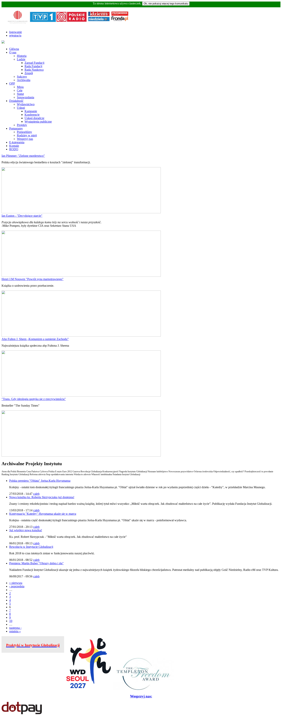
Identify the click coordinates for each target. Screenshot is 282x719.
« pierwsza (15, 582)
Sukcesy (22, 76)
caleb (36, 493)
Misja (20, 87)
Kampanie (31, 111)
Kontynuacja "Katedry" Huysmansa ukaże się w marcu (42, 513)
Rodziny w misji (27, 135)
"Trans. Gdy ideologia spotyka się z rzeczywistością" (34, 399)
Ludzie (21, 59)
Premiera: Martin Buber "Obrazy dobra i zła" (36, 563)
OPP (12, 83)
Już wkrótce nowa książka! (25, 530)
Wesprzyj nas (25, 138)
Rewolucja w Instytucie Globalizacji (31, 546)
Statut (20, 93)
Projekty (22, 125)
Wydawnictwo (26, 104)
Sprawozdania (25, 97)
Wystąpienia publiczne (38, 121)
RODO (13, 149)
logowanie (15, 32)
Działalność (16, 100)
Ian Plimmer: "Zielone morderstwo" (23, 155)
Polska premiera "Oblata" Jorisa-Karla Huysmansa (39, 480)
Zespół (29, 73)
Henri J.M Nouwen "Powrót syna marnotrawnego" (32, 279)
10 (10, 621)
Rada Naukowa (34, 69)
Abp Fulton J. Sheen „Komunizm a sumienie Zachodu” (35, 339)
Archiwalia (23, 80)
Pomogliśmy (24, 132)
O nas (12, 52)
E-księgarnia (16, 142)
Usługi (21, 107)
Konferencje (32, 114)
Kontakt (14, 145)
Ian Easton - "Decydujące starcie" (22, 215)
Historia (21, 55)
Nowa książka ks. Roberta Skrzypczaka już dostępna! (41, 497)
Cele (19, 90)
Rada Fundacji (33, 66)
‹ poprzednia (16, 586)
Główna (14, 49)
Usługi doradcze (34, 118)
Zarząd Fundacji (34, 62)
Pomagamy (16, 128)
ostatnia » (15, 631)
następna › (15, 627)
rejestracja (15, 35)
